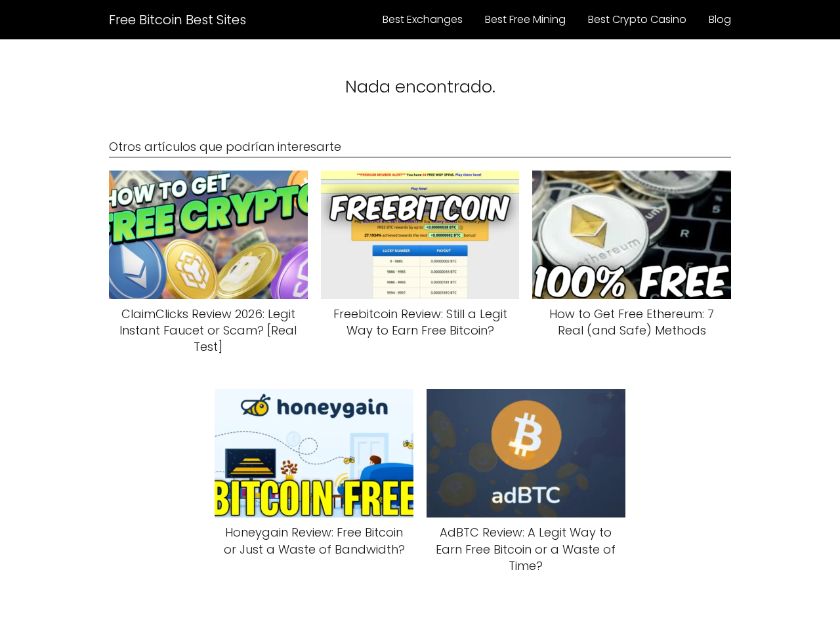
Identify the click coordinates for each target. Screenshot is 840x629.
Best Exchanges (423, 19)
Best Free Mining (525, 19)
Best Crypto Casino (637, 19)
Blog (720, 19)
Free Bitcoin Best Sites (177, 19)
